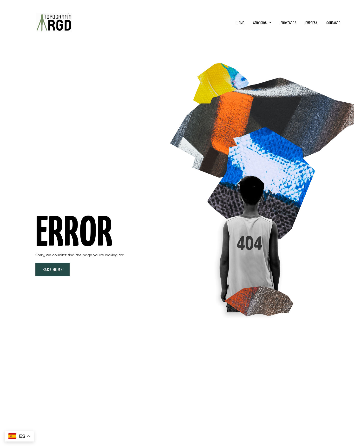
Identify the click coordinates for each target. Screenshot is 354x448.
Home (240, 22)
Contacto (333, 22)
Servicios (260, 22)
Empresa (311, 22)
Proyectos (288, 22)
